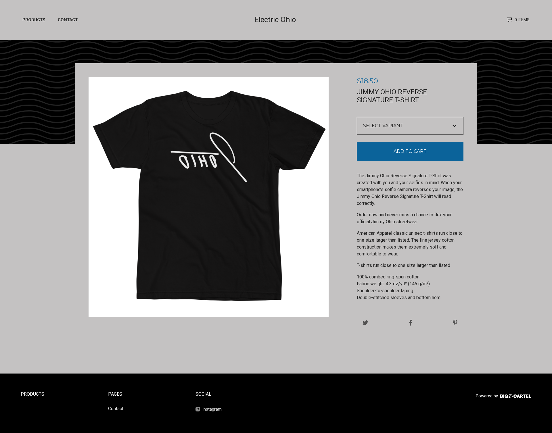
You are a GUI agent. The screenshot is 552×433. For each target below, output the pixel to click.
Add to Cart (410, 151)
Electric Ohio (275, 19)
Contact (68, 19)
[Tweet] (365, 323)
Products (33, 19)
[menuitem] (34, 20)
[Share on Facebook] (410, 323)
